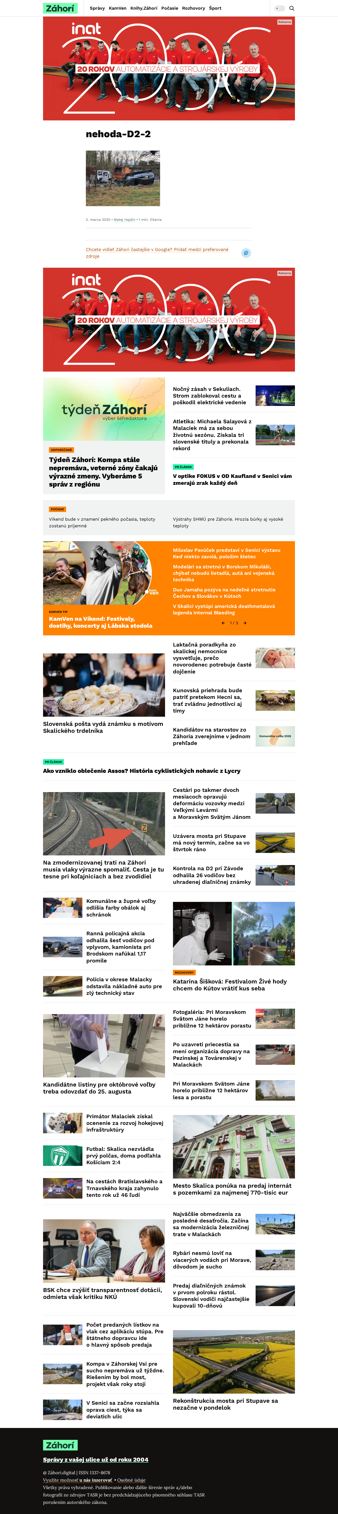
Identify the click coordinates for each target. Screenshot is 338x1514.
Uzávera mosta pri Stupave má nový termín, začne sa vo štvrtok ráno (211, 843)
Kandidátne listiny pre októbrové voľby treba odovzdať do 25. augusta (99, 1088)
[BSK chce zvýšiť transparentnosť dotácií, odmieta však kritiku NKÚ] (104, 1251)
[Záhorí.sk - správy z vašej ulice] (60, 8)
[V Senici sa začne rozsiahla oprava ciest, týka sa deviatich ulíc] (62, 1410)
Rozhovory (193, 8)
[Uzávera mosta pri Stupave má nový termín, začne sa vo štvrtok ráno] (275, 842)
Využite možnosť (78, 1480)
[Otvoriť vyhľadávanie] (292, 8)
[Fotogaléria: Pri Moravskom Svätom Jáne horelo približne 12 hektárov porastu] (275, 1019)
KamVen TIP (58, 612)
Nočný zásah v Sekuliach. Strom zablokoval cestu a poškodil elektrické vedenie (209, 396)
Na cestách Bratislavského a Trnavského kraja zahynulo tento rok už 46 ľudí (124, 1188)
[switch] (279, 8)
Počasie (169, 8)
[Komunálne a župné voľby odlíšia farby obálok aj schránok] (62, 908)
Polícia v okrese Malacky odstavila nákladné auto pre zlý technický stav (124, 986)
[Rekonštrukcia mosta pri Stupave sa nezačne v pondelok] (234, 1362)
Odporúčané (61, 450)
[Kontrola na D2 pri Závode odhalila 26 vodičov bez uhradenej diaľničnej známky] (275, 875)
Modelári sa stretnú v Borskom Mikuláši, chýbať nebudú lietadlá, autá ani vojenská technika (223, 573)
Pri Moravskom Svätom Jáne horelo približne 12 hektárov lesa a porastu (211, 1090)
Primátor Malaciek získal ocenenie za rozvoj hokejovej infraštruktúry (124, 1123)
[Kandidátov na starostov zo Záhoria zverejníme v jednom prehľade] (275, 736)
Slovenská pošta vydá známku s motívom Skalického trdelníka (103, 727)
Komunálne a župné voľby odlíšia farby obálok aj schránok (121, 908)
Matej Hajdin (124, 220)
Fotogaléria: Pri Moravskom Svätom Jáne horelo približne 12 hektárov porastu (212, 1019)
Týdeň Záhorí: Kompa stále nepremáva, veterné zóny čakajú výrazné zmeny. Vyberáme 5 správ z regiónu (103, 472)
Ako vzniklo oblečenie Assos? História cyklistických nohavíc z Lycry (142, 770)
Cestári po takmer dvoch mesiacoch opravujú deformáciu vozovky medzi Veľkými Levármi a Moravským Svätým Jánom (212, 803)
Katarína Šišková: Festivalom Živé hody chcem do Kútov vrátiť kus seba (230, 985)
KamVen (117, 8)
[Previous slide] (223, 623)
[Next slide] (245, 623)
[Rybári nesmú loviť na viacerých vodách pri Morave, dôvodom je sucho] (275, 1260)
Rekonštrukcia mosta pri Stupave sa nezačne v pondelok (225, 1404)
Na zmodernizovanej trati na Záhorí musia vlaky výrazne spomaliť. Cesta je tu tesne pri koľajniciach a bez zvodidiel (103, 869)
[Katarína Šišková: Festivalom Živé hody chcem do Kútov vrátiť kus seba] (234, 933)
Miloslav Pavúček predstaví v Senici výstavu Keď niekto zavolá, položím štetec (226, 553)
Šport (215, 8)
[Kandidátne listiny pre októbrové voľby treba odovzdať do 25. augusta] (104, 1046)
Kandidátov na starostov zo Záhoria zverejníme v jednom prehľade (211, 736)
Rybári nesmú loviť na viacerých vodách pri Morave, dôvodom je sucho (212, 1260)
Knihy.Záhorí (143, 8)
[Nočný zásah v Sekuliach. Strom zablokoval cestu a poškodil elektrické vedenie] (275, 395)
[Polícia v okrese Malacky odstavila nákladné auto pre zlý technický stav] (62, 986)
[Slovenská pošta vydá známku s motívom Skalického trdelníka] (104, 685)
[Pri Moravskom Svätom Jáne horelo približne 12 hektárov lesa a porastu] (275, 1090)
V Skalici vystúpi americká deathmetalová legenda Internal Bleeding (224, 609)
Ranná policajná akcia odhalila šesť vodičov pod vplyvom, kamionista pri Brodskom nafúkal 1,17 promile (120, 946)
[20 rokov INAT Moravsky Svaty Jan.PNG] (169, 68)
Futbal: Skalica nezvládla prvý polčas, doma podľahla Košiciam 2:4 (123, 1156)
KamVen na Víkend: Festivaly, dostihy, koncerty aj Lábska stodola (100, 622)
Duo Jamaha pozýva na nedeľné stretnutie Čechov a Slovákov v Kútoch (224, 593)
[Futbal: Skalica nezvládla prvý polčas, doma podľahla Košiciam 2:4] (62, 1155)
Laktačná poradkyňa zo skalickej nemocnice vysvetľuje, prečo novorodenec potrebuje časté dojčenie (212, 658)
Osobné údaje (131, 1480)
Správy (97, 8)
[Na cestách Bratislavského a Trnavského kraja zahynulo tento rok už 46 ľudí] (62, 1188)
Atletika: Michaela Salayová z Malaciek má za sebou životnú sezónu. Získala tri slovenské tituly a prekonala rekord (212, 434)
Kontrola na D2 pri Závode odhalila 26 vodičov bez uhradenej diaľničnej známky (212, 875)
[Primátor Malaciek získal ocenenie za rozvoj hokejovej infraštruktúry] (62, 1123)
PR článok (183, 467)
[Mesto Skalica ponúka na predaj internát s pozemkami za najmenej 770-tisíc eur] (234, 1147)
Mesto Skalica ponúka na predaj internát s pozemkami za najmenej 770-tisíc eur (232, 1189)
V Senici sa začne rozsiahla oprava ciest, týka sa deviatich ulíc (122, 1410)
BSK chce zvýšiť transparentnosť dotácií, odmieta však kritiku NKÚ (102, 1293)
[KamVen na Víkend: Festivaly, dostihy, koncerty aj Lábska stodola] (104, 573)
